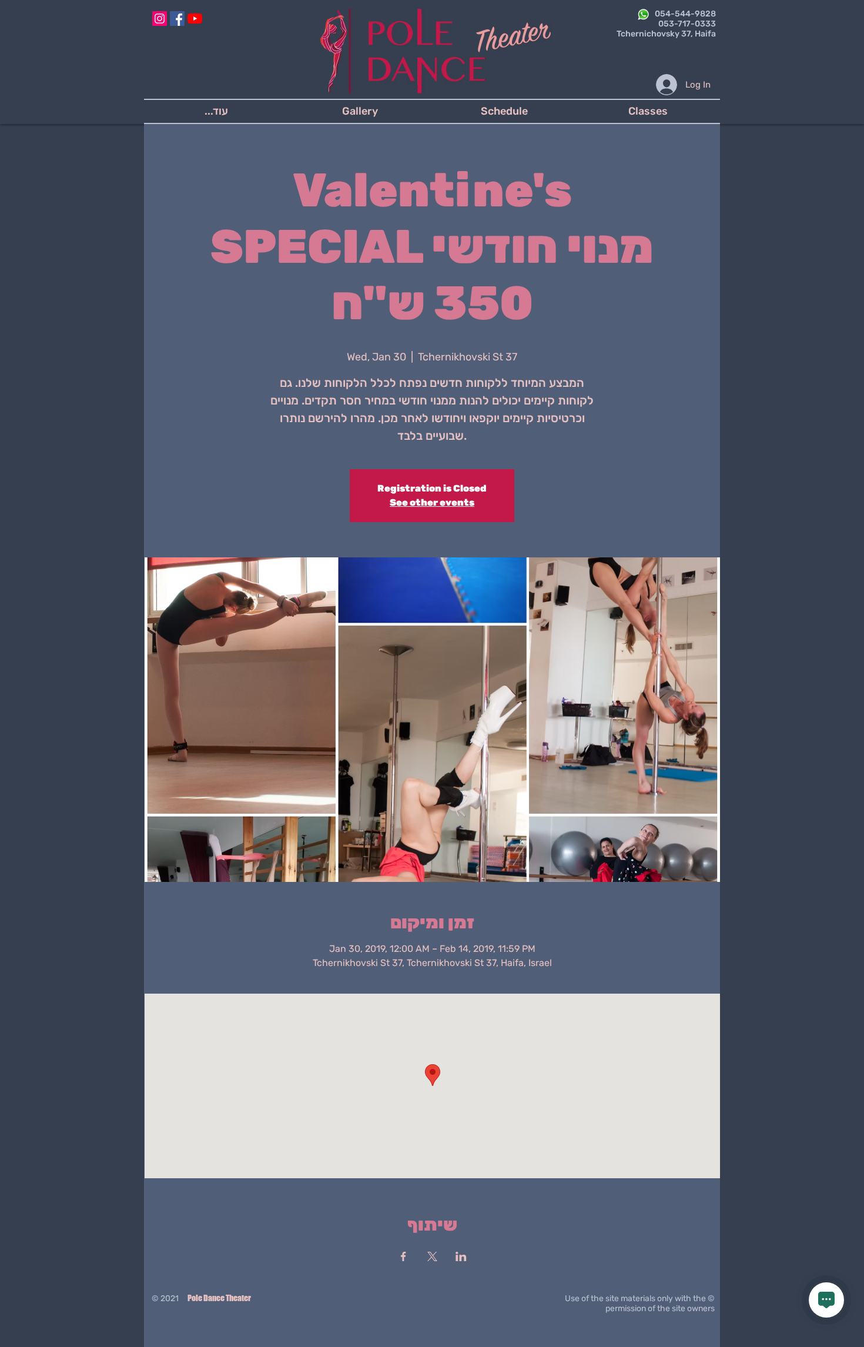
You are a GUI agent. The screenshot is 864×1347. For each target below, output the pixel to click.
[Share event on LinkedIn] (461, 1256)
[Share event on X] (432, 1256)
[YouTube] (194, 18)
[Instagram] (159, 18)
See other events (432, 502)
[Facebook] (177, 18)
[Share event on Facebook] (403, 1256)
